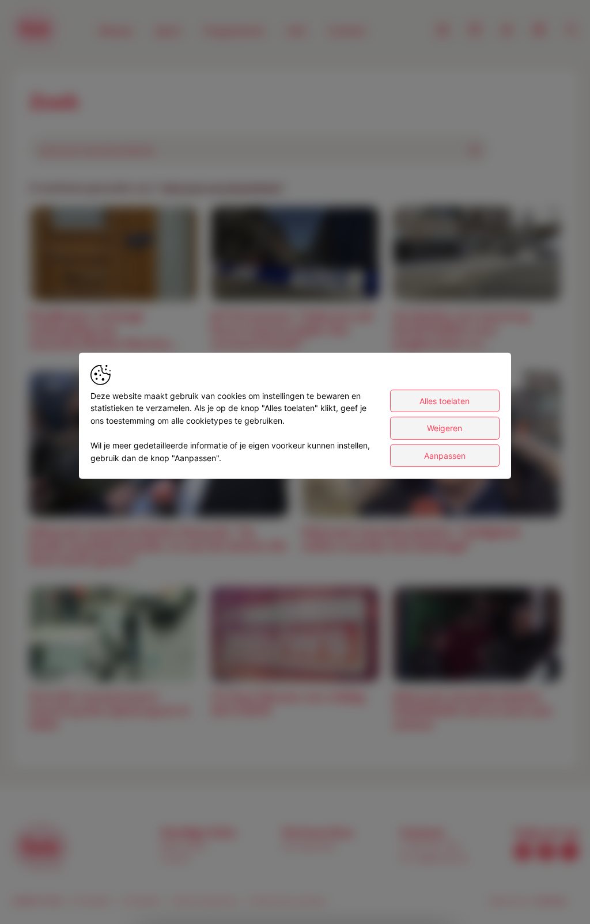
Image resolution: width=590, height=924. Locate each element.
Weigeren (444, 428)
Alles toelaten (444, 400)
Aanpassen (445, 455)
